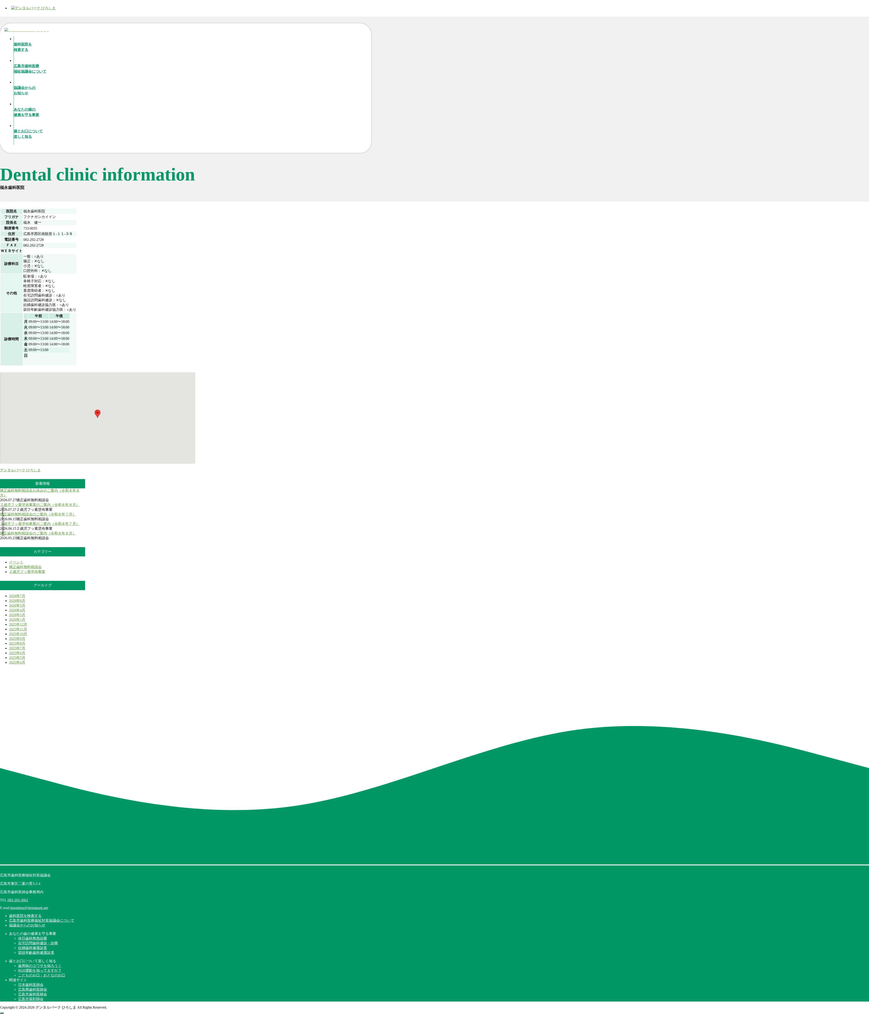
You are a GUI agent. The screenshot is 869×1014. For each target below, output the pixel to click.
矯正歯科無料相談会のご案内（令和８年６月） (38, 533)
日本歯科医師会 (30, 985)
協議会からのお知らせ (27, 925)
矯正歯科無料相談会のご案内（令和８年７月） (38, 514)
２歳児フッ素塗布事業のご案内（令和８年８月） (40, 505)
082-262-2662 (18, 900)
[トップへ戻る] (2, 1013)
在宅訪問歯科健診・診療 (38, 943)
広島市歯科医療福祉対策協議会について (41, 920)
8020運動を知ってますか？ (40, 970)
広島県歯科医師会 (32, 989)
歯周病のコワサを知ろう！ (40, 966)
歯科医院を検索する (25, 916)
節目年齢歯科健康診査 (36, 953)
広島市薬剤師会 (30, 999)
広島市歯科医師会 (32, 994)
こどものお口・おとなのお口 (41, 975)
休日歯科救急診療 (32, 938)
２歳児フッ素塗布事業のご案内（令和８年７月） (40, 524)
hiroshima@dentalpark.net (29, 908)
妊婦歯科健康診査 (32, 948)
